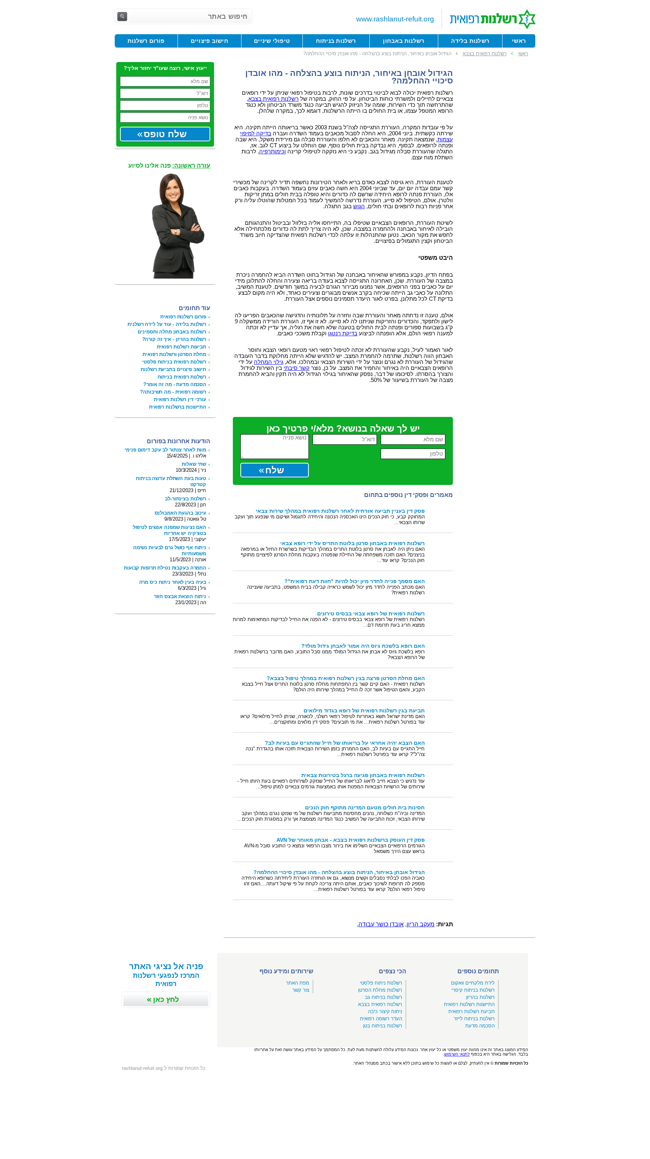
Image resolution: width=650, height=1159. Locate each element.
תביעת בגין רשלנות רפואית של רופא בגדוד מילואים (364, 711)
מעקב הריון (420, 924)
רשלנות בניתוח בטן (382, 1026)
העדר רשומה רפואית (381, 1018)
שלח (274, 470)
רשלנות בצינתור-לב (185, 498)
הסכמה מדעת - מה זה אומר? (174, 384)
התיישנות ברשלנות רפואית (177, 407)
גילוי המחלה (268, 362)
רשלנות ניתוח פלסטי (381, 983)
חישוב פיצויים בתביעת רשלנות (173, 369)
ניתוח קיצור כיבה (385, 1011)
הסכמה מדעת (480, 1026)
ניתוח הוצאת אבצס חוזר (180, 596)
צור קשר (300, 990)
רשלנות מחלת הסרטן (380, 990)
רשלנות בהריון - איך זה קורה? (174, 339)
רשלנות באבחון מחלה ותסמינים (172, 332)
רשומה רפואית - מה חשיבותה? (173, 392)
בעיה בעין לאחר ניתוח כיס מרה (172, 582)
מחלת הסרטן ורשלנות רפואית (174, 354)
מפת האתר (297, 983)
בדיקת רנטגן (342, 333)
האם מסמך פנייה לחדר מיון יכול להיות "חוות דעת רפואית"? (354, 581)
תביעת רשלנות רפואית (471, 1011)
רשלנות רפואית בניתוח (182, 377)
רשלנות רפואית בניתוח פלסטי (174, 362)
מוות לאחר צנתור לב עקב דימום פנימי (165, 450)
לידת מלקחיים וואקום (473, 983)
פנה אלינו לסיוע (169, 165)
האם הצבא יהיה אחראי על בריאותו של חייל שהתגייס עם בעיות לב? (345, 743)
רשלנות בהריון (480, 997)
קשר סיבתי (297, 368)
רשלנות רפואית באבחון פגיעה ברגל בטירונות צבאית (363, 775)
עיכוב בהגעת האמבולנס (180, 513)
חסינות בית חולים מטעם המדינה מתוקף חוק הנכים (365, 808)
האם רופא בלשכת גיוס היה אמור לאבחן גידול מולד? (363, 646)
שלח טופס (165, 134)
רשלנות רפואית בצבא (273, 99)
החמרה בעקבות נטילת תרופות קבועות (165, 568)
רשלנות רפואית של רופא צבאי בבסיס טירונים (371, 614)
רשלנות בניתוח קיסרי (473, 990)
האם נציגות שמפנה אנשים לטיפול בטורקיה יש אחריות (169, 530)
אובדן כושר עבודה (381, 924)
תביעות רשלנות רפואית (181, 347)
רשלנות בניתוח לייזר (474, 1018)
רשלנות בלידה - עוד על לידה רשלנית (167, 324)
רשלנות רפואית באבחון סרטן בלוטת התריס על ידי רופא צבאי (352, 543)
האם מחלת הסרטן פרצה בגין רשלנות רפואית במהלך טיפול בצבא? (346, 678)
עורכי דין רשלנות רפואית (180, 399)
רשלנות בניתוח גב (383, 997)
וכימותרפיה (272, 151)
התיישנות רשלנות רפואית (469, 1004)
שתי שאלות (194, 464)
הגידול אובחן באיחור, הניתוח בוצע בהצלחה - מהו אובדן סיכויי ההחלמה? (339, 872)
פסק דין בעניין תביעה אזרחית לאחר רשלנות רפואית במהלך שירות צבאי (340, 511)
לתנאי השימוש (457, 1054)
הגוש (359, 206)
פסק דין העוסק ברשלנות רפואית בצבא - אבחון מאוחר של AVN (350, 840)
